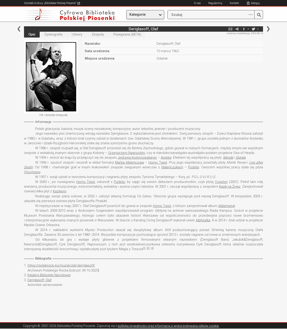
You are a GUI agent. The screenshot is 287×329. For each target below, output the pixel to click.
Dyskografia (53, 34)
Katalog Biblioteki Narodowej (49, 275)
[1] (144, 248)
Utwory (77, 34)
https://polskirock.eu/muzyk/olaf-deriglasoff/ (61, 265)
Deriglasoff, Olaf (40, 280)
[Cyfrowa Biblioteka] (60, 14)
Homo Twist (157, 162)
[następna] (268, 28)
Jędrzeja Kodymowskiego (137, 158)
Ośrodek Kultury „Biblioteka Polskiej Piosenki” (50, 3)
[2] (148, 248)
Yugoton (221, 182)
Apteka (166, 158)
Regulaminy (215, 3)
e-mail (230, 28)
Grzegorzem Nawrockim (126, 153)
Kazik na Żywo (229, 187)
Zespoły (98, 34)
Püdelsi (193, 167)
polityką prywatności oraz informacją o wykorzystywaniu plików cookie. (168, 326)
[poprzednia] (18, 28)
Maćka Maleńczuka (129, 162)
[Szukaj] (258, 15)
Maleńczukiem (172, 167)
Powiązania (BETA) (127, 34)
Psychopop (32, 172)
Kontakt (234, 3)
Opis (31, 34)
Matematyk (226, 206)
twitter (253, 28)
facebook (243, 28)
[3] (152, 248)
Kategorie (137, 14)
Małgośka (203, 220)
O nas (197, 3)
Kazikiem (59, 191)
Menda (228, 158)
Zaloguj (255, 3)
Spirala (241, 158)
